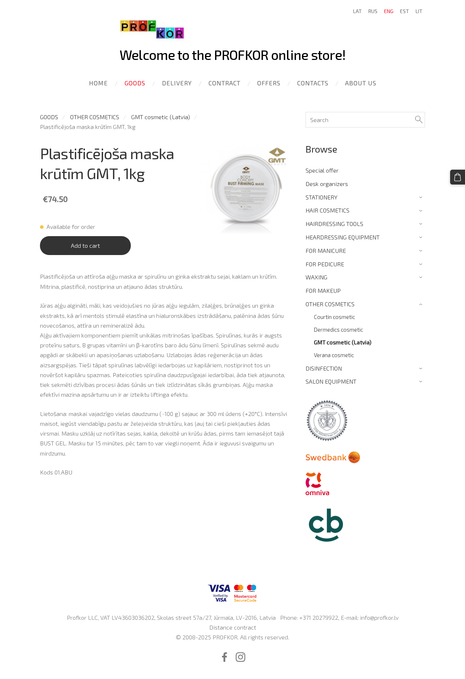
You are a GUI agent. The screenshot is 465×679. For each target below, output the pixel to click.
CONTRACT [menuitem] (224, 82)
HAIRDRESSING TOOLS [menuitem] (334, 223)
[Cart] (457, 177)
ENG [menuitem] (388, 11)
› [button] (421, 197)
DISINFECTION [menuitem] (324, 368)
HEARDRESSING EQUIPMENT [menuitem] (343, 237)
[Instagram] (240, 657)
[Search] (419, 119)
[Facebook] (224, 657)
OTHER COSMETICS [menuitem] (330, 303)
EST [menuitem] (404, 11)
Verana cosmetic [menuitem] (334, 355)
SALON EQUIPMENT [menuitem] (331, 381)
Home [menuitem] (98, 82)
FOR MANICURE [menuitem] (326, 250)
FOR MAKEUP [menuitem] (323, 290)
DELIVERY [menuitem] (177, 82)
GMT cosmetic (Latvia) (160, 116)
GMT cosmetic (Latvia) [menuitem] (342, 342)
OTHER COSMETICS (94, 116)
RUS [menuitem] (372, 11)
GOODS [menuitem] (135, 82)
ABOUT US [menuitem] (360, 82)
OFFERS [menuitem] (268, 82)
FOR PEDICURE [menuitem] (325, 263)
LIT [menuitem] (419, 11)
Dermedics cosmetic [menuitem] (338, 329)
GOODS (49, 116)
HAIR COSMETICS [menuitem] (327, 210)
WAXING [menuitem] (316, 277)
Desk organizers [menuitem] (327, 183)
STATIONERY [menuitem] (321, 197)
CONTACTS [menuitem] (312, 82)
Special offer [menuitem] (322, 170)
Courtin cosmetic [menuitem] (334, 317)
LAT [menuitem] (357, 11)
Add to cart (85, 245)
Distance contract (232, 627)
